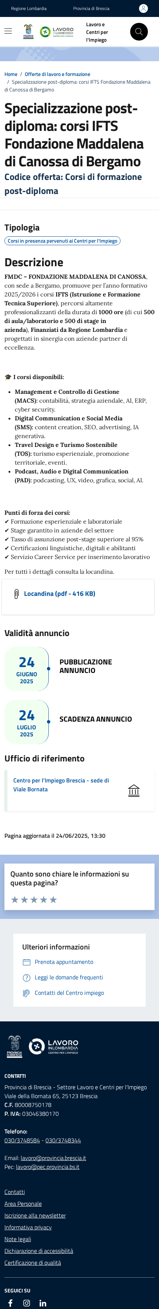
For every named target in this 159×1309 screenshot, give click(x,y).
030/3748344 (63, 1140)
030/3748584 (22, 1140)
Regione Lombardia (29, 8)
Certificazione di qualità (32, 1262)
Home (10, 74)
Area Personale (23, 1203)
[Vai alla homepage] (79, 1046)
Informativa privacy (28, 1227)
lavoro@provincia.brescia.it (53, 1157)
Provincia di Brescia (91, 8)
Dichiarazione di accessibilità (38, 1250)
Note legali (17, 1239)
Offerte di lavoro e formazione (57, 74)
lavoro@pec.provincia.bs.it (48, 1166)
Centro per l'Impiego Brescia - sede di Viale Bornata (61, 785)
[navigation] (8, 31)
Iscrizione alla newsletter (35, 1215)
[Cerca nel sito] (139, 32)
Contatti (14, 1191)
